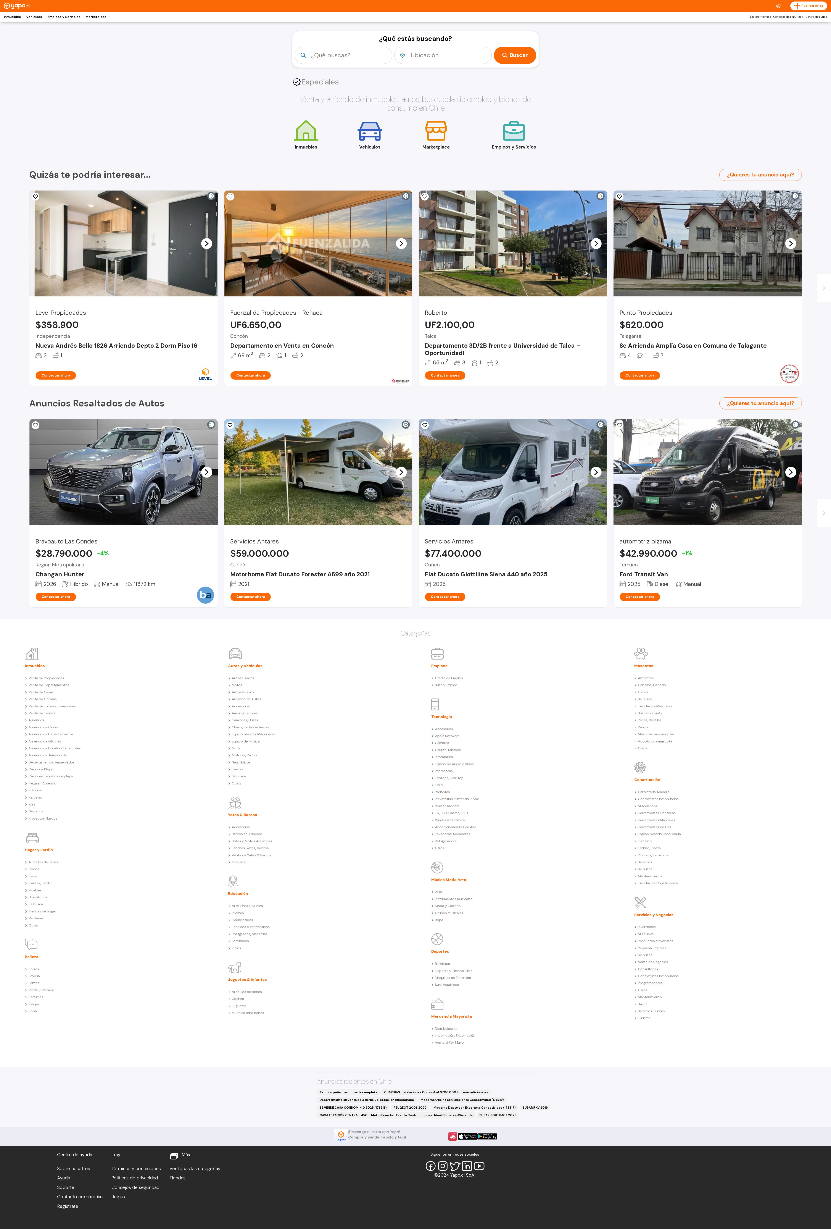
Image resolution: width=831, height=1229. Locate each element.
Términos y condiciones (136, 1169)
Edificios (35, 790)
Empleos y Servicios (63, 17)
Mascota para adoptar (656, 734)
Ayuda (63, 1178)
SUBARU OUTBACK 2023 (497, 1115)
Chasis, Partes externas (250, 727)
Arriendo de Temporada (48, 755)
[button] (206, 243)
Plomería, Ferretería (653, 855)
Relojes (34, 1004)
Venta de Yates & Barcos (251, 855)
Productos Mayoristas (655, 941)
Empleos (439, 665)
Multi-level (646, 934)
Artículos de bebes (247, 992)
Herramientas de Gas (654, 827)
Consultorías (648, 969)
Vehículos (34, 17)
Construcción (647, 779)
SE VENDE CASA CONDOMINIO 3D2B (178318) (353, 1107)
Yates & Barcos (242, 814)
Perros (643, 727)
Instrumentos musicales (453, 899)
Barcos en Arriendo (247, 834)
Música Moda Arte (448, 879)
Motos (237, 685)
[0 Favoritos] (230, 197)
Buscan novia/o (650, 713)
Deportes (440, 951)
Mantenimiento (650, 876)
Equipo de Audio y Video (454, 764)
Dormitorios (38, 897)
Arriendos (36, 720)
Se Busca (239, 776)
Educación (238, 893)
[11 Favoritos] (619, 425)
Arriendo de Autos (246, 699)
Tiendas (177, 1178)
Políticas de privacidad (134, 1178)
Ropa (33, 1011)
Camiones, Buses (245, 720)
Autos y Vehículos (245, 665)
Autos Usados (243, 678)
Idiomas (238, 913)
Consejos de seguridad (788, 17)
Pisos (33, 876)
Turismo (644, 1018)
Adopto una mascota (655, 741)
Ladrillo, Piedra (649, 848)
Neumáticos (241, 762)
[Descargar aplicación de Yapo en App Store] (467, 1136)
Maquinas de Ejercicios (453, 977)
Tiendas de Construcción (658, 883)
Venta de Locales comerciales (52, 706)
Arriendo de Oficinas (45, 741)
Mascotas (643, 665)
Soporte (65, 1187)
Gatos (643, 692)
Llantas (237, 769)
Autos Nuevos (243, 692)
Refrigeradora (446, 841)
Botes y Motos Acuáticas (252, 841)
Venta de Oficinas (43, 699)
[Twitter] (455, 1166)
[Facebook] (431, 1166)
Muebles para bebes (248, 1013)
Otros (33, 925)
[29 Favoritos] (35, 197)
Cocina (34, 869)
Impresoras (444, 771)
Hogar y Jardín (39, 849)
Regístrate (67, 1206)
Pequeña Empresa (652, 948)
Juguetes (239, 1006)
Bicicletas (442, 963)
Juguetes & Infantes (247, 979)
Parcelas (35, 797)
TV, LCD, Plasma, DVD (451, 813)
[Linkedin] (467, 1166)
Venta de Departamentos (49, 685)
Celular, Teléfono (448, 750)
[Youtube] (479, 1166)
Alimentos (646, 678)
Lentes (34, 983)
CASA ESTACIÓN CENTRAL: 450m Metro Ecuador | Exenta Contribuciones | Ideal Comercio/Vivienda (396, 1115)
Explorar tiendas (760, 17)
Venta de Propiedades (46, 678)
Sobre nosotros (73, 1169)
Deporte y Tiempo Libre (454, 971)
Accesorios (241, 706)
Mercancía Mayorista (451, 1016)
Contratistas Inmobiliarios (658, 799)
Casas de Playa (41, 769)
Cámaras (442, 743)
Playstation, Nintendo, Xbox (457, 799)
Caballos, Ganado (652, 685)
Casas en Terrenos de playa (51, 776)
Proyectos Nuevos (43, 818)
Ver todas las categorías (194, 1169)
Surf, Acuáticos (447, 984)
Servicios (645, 862)
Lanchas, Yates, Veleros (250, 848)
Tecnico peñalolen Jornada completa (348, 1092)
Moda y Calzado (41, 990)
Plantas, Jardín (40, 883)
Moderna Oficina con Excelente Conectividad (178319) (462, 1100)
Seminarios (240, 941)
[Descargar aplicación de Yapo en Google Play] (487, 1136)
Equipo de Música (246, 741)
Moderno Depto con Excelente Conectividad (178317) (474, 1107)
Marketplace (96, 17)
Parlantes (442, 792)
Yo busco (239, 862)
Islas (32, 804)
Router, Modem (447, 806)
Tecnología (441, 716)
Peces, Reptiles (650, 720)
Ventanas (36, 918)
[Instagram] (443, 1166)
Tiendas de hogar (42, 911)
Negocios (36, 811)
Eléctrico (645, 841)
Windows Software (450, 820)
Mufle (236, 748)
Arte (438, 891)
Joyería (34, 976)
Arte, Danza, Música (247, 906)
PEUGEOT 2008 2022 (410, 1107)
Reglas (118, 1197)
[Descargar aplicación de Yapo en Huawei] (453, 1136)
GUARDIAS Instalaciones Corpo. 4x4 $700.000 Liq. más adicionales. (436, 1092)
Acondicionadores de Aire (455, 827)
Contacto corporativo (80, 1197)
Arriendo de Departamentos (51, 734)
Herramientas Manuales (656, 820)
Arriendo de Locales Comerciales (55, 748)
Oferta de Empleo (449, 678)
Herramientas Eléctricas (657, 813)
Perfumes (36, 997)
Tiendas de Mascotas (655, 706)
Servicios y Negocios (653, 914)
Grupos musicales (449, 913)
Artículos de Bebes (43, 862)
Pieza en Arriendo (42, 783)
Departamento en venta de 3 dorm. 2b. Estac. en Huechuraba (367, 1100)
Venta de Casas (41, 692)
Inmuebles (12, 17)
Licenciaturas (242, 920)
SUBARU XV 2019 (535, 1107)
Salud (642, 1004)
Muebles (35, 890)
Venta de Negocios (653, 962)
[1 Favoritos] (619, 197)
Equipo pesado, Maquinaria (253, 734)
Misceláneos (647, 806)
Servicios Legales (651, 1011)
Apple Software (447, 736)
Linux (439, 785)
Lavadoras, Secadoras (452, 834)
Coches (238, 998)
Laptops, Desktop (449, 778)
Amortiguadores (245, 713)
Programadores (650, 983)
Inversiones (647, 927)
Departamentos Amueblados (52, 762)
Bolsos (34, 969)
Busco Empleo (446, 685)
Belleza (32, 956)
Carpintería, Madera (653, 792)
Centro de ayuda (816, 17)
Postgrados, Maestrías (249, 934)
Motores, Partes (244, 755)
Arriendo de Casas (43, 727)
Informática (444, 757)
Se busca (36, 904)
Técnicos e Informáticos (251, 927)
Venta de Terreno (42, 713)
